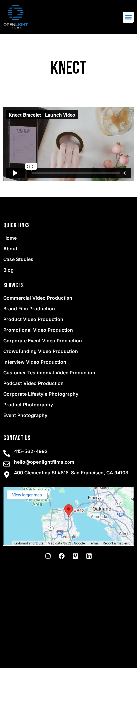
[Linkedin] (89, 556)
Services (13, 285)
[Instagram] (48, 556)
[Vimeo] (75, 556)
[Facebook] (61, 556)
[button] (128, 17)
